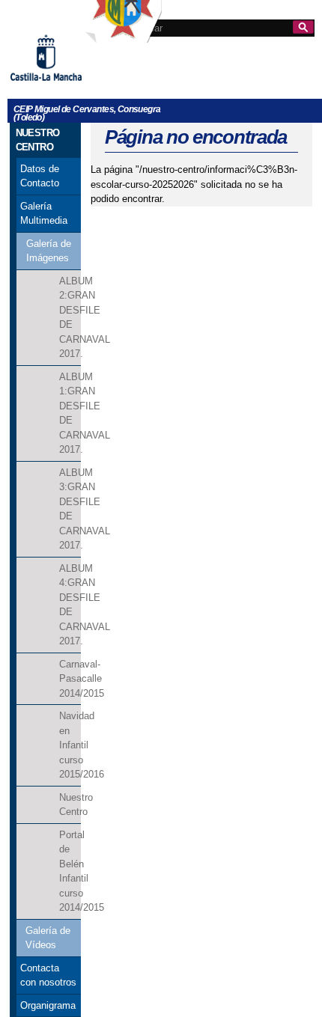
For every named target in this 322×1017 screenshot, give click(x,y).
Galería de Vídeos (47, 938)
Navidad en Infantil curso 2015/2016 (70, 745)
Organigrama (48, 1005)
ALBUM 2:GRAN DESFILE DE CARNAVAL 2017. (70, 317)
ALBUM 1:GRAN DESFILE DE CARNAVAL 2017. (70, 413)
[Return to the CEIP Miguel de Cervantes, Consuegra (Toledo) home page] (123, 35)
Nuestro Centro (70, 805)
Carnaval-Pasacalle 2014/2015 (70, 679)
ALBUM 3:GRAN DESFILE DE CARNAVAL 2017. (70, 509)
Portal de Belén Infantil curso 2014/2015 (70, 871)
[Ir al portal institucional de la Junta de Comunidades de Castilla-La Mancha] (64, 86)
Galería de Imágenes (48, 251)
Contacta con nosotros (48, 975)
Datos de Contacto (39, 176)
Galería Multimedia (43, 214)
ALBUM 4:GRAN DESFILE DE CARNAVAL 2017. (70, 605)
